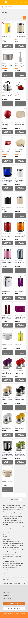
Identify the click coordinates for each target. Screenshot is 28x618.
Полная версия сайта (14, 608)
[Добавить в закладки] (12, 22)
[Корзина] (25, 2)
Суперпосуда (6, 589)
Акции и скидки (6, 592)
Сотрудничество (7, 598)
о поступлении (7, 46)
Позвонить (14, 603)
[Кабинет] (21, 2)
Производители (8, 6)
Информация (6, 595)
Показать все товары (14, 495)
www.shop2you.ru (22, 615)
